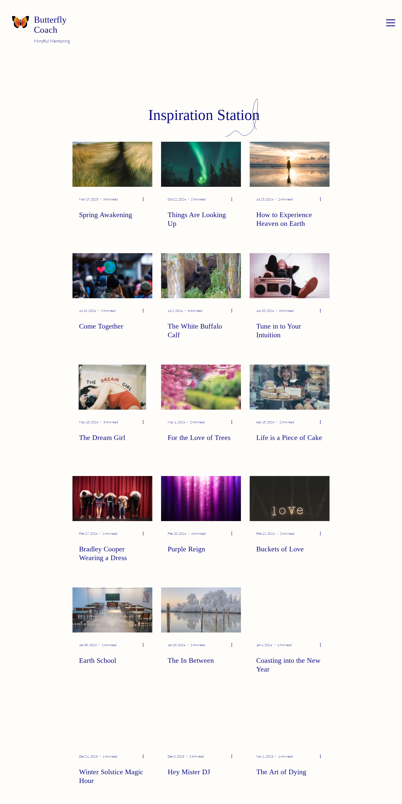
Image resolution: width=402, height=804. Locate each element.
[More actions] (145, 199)
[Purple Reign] (201, 498)
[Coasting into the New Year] (290, 609)
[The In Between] (201, 609)
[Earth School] (112, 609)
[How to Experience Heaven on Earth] (290, 164)
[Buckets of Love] (290, 498)
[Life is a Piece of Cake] (290, 387)
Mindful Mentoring (52, 41)
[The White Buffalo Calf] (201, 275)
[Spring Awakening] (112, 164)
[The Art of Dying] (290, 721)
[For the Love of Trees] (201, 387)
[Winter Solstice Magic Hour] (112, 721)
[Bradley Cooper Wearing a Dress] (112, 498)
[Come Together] (112, 275)
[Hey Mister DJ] (201, 721)
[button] (390, 22)
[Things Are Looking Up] (201, 164)
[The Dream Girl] (112, 387)
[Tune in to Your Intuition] (290, 275)
